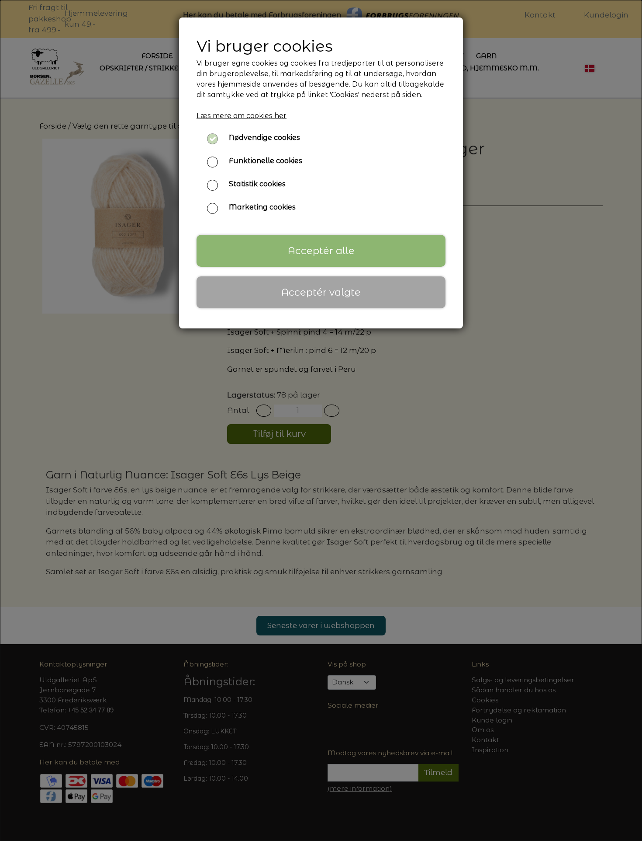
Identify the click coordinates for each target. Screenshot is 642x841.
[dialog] (321, 420)
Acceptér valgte (321, 292)
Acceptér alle (321, 250)
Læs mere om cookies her (241, 116)
